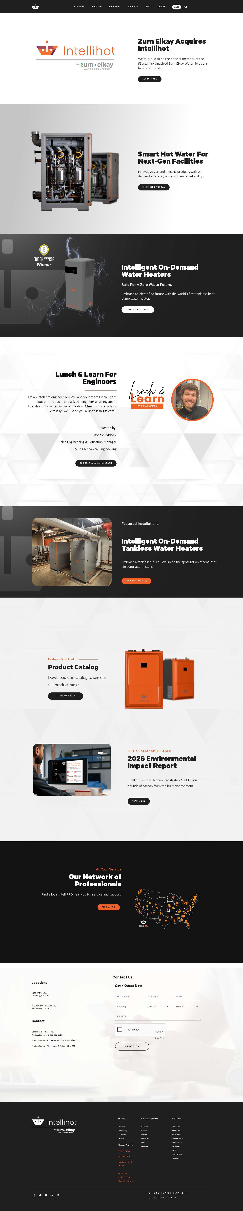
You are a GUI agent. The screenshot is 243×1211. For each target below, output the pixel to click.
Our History (122, 1130)
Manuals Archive (125, 1145)
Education (176, 1126)
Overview (121, 1126)
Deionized (145, 1138)
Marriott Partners (125, 1181)
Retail (174, 1150)
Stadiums (175, 1158)
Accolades (122, 1134)
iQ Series (144, 1126)
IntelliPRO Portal (125, 1177)
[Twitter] (40, 1195)
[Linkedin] (58, 1195)
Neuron (144, 1130)
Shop (176, 7)
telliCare (144, 1146)
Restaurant (176, 1146)
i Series (144, 1134)
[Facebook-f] (34, 1195)
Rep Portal (122, 1173)
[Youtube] (46, 1195)
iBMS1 (143, 1142)
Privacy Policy (124, 1151)
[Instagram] (52, 1195)
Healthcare (176, 1130)
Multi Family (177, 1142)
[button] (185, 6)
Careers (121, 1138)
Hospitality (176, 1134)
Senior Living (177, 1154)
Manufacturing (177, 1138)
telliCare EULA (124, 1156)
